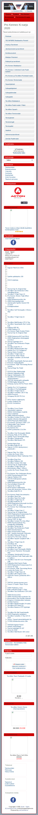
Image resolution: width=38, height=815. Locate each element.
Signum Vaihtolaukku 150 (16, 375)
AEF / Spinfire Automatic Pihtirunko (19, 533)
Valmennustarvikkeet (12, 134)
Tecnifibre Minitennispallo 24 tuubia (19, 603)
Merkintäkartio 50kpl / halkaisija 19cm (20, 456)
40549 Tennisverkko (14, 595)
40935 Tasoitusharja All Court (17, 475)
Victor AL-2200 (12, 630)
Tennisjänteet (9, 118)
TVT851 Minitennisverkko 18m (18, 621)
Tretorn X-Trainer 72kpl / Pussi (18, 584)
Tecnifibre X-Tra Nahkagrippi (17, 389)
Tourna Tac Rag (13, 566)
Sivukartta (8, 173)
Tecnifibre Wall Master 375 (16, 440)
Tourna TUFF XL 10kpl (15, 505)
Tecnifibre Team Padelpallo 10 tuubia (19, 674)
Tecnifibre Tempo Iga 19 (15, 526)
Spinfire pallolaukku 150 (15, 276)
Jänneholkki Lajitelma (15, 410)
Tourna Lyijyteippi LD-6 (15, 341)
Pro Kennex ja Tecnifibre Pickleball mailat (19, 76)
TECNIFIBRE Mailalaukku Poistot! (16, 40)
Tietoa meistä (9, 772)
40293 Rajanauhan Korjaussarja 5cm (20, 565)
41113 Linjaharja (13, 280)
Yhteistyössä (10, 184)
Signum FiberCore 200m (16, 268)
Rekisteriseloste (10, 169)
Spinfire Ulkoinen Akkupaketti (17, 419)
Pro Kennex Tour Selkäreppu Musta (19, 473)
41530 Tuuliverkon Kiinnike (16, 517)
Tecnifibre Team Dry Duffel (16, 498)
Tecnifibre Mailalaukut (12, 101)
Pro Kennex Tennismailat (13, 80)
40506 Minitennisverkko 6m (17, 482)
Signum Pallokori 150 (15, 477)
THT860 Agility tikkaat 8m (16, 382)
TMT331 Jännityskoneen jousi (17, 582)
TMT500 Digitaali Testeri (15, 625)
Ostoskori (9, 263)
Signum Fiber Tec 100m (15, 452)
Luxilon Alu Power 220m (15, 454)
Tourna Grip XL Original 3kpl (17, 289)
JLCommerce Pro (11, 808)
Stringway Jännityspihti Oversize (18, 554)
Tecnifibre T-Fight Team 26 (16, 572)
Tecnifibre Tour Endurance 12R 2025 (19, 591)
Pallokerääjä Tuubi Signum (16, 424)
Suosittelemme (11, 735)
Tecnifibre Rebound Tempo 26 (17, 535)
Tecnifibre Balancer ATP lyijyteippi (19, 607)
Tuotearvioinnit (11, 207)
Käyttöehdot (9, 175)
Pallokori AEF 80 (13, 327)
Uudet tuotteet (11, 673)
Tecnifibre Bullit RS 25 (15, 501)
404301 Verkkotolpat (14, 626)
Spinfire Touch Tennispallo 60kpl (18, 436)
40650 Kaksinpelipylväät (16, 301)
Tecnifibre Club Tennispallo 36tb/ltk (19, 433)
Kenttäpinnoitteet (13, 306)
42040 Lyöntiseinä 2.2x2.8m (17, 429)
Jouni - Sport (25, 806)
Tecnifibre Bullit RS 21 (15, 491)
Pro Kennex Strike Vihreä (16, 355)
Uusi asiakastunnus (19, 668)
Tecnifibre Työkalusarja (15, 438)
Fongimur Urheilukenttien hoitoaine (19, 600)
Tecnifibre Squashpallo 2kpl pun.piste (20, 361)
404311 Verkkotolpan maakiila (17, 412)
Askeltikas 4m (12, 544)
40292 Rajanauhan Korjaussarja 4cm (20, 514)
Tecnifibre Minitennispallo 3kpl (17, 348)
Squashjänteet (10, 84)
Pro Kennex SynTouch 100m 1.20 (19, 422)
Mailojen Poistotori (11, 57)
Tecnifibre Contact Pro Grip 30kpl (18, 521)
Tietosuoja (8, 770)
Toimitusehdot (9, 167)
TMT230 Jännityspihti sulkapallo (18, 380)
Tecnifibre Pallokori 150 (15, 461)
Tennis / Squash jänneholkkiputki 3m (20, 619)
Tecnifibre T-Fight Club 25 (16, 542)
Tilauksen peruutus (11, 179)
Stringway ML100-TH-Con (16, 396)
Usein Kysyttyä (10, 177)
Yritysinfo (8, 171)
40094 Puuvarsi (13, 394)
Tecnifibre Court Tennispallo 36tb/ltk (19, 549)
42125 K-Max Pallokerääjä (16, 371)
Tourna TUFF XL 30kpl (15, 545)
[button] (17, 11)
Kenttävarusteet (10, 53)
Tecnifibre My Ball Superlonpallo (18, 612)
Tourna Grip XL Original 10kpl (17, 333)
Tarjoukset (9, 704)
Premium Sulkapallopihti (15, 363)
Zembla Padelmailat (12, 139)
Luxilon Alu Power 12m (15, 570)
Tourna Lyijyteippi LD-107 (16, 628)
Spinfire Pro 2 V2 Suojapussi (17, 350)
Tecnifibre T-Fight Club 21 (16, 391)
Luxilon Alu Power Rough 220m (18, 470)
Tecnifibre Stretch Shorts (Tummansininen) (19, 706)
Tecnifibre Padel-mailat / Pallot (15, 105)
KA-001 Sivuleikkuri (14, 403)
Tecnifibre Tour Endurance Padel (18, 528)
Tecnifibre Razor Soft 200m (19, 755)
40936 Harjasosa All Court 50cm (18, 336)
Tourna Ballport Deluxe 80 (16, 484)
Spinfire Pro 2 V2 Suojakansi (17, 387)
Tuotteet (16, 14)
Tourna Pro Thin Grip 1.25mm (17, 537)
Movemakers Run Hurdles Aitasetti (19, 598)
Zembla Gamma (13, 602)
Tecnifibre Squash (11, 109)
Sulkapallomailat (10, 92)
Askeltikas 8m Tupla (14, 547)
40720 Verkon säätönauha (16, 487)
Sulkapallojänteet (11, 88)
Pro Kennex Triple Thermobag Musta (20, 568)
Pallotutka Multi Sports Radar (17, 563)
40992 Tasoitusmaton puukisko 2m (19, 596)
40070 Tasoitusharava (15, 530)
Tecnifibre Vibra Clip (14, 496)
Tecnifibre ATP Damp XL (16, 605)
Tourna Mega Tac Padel (15, 368)
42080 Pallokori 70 (14, 329)
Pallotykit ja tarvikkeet (12, 61)
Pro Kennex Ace (13, 428)
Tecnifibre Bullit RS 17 (15, 347)
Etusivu (8, 14)
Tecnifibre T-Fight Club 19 (16, 354)
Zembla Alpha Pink (14, 443)
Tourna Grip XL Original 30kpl (17, 512)
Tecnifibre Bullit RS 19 (15, 445)
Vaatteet (8, 130)
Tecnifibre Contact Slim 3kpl (17, 463)
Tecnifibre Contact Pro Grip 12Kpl (19, 417)
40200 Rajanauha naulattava (17, 614)
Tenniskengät (9, 122)
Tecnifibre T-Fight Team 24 (16, 294)
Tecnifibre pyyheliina (14, 426)
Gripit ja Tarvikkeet (11, 45)
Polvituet (8, 36)
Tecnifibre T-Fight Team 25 (16, 466)
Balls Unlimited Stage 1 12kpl (17, 589)
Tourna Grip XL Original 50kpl (17, 464)
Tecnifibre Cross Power (15, 408)
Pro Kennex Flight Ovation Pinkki (18, 331)
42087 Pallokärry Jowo (15, 588)
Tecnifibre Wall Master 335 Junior (18, 632)
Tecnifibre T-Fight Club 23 (16, 317)
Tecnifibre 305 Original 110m (17, 574)
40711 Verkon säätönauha (16, 399)
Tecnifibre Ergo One (14, 459)
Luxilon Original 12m (14, 401)
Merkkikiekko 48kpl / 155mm (17, 468)
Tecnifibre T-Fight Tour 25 (16, 500)
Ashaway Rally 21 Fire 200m (17, 435)
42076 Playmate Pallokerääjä (17, 421)
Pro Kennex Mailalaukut (13, 65)
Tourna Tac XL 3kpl (14, 486)
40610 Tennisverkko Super (16, 531)
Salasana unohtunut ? (19, 666)
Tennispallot (9, 126)
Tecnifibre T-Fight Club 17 (16, 510)
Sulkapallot (9, 97)
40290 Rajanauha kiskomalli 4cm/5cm (20, 503)
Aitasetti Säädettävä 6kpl (16, 373)
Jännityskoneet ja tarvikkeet (14, 49)
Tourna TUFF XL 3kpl (15, 519)
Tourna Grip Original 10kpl (16, 516)
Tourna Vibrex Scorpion (15, 352)
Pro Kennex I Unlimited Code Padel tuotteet (17, 70)
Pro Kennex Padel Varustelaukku (18, 494)
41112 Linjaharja (13, 414)
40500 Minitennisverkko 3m (17, 299)
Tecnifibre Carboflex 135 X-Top (18, 392)
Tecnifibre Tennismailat (12, 113)
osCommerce (23, 810)
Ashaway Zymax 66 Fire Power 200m (20, 384)
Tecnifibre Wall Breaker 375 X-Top (19, 322)
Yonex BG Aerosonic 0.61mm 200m (19, 489)
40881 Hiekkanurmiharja (16, 415)
